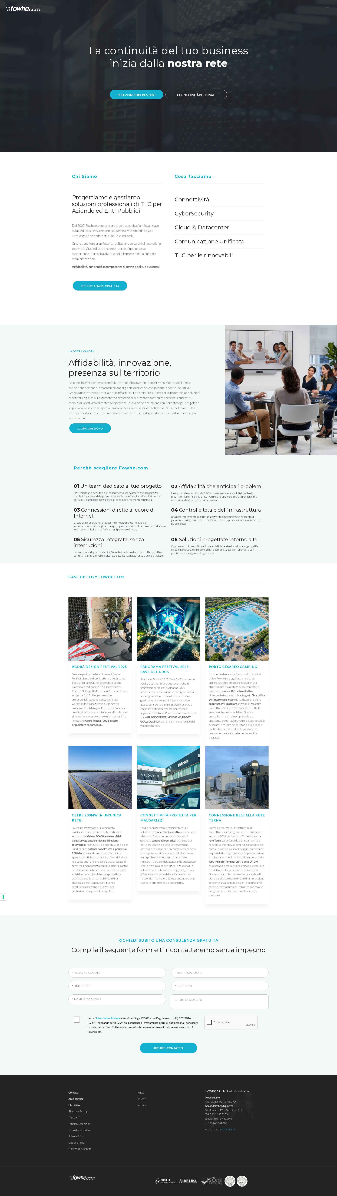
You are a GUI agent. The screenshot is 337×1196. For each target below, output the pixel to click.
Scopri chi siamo (90, 428)
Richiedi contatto (168, 1048)
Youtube (142, 1105)
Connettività (192, 199)
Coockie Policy (76, 1142)
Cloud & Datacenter (202, 227)
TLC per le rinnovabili (204, 255)
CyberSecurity (194, 213)
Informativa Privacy (108, 1018)
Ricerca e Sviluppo (78, 1111)
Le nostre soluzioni (79, 1130)
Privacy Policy (76, 1136)
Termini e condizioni (79, 1123)
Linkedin (141, 1098)
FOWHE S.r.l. (228, 1129)
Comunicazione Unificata (210, 241)
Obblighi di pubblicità (79, 1148)
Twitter (141, 1092)
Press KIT (74, 1117)
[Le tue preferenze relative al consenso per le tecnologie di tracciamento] (3, 897)
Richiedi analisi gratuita (100, 286)
